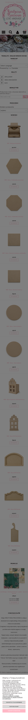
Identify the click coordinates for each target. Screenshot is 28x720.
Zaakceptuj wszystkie (14, 710)
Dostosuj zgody (14, 706)
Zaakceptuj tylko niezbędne (14, 702)
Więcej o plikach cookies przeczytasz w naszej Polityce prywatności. (12, 697)
